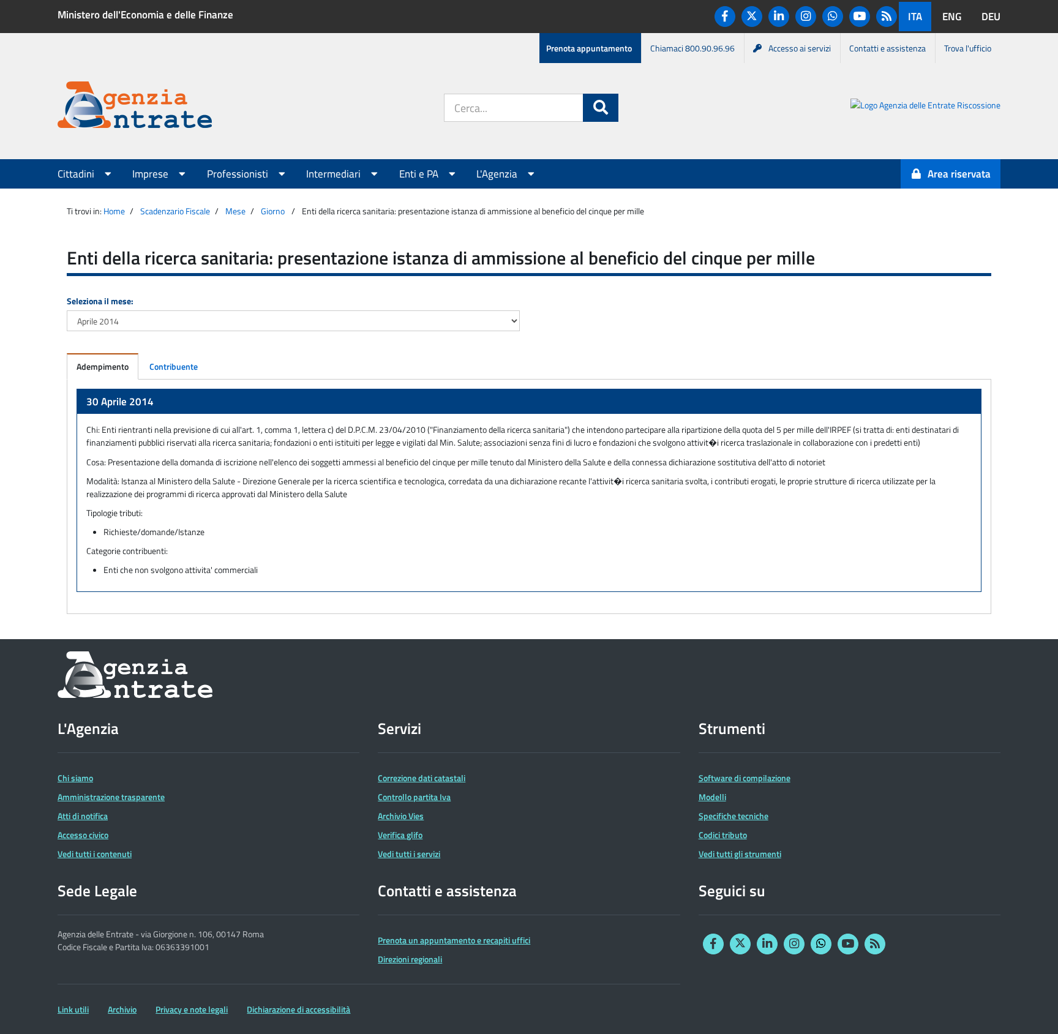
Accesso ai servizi (799, 48)
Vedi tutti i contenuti (95, 853)
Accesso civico (83, 834)
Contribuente (173, 366)
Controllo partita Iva (414, 796)
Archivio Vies (401, 815)
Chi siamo (75, 777)
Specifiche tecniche (733, 815)
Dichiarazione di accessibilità (298, 1009)
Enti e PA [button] (420, 174)
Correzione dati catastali (421, 777)
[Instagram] (805, 16)
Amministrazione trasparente (111, 796)
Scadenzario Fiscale (175, 210)
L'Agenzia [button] (498, 174)
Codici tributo (723, 834)
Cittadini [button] (77, 174)
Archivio (122, 1009)
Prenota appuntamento (589, 48)
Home (114, 210)
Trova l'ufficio (967, 48)
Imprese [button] (151, 174)
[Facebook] (725, 16)
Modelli (712, 796)
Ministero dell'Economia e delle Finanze (145, 15)
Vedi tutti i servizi (409, 853)
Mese (235, 210)
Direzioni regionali (410, 959)
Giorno (273, 210)
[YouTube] (859, 16)
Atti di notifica (83, 815)
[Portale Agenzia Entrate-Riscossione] (925, 106)
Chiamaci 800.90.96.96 (692, 48)
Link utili (73, 1009)
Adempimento (103, 366)
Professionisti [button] (239, 174)
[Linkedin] (778, 16)
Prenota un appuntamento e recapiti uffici (454, 940)
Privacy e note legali (192, 1009)
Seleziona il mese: (100, 300)
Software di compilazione (744, 777)
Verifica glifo (400, 834)
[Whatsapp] (832, 16)
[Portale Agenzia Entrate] (135, 106)
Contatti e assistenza (887, 48)
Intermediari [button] (334, 174)
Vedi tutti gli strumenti (740, 853)
